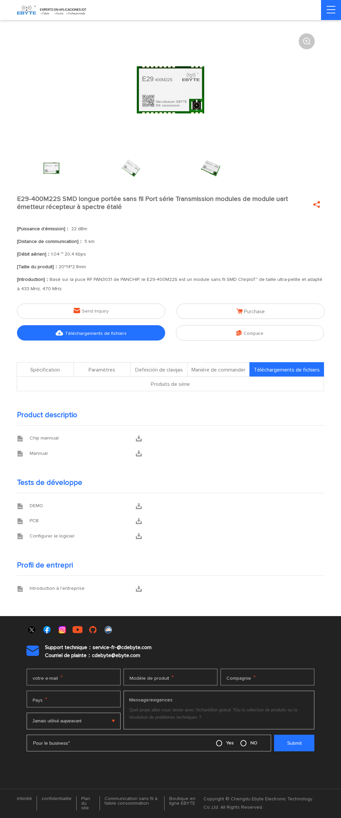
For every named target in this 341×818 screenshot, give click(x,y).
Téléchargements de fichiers (91, 333)
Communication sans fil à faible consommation (131, 801)
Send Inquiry (91, 311)
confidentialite (57, 798)
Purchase (250, 311)
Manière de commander (218, 370)
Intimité (24, 798)
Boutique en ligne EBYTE (182, 801)
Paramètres (102, 370)
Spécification (45, 370)
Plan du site (85, 803)
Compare (249, 333)
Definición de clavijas (159, 370)
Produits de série (170, 384)
